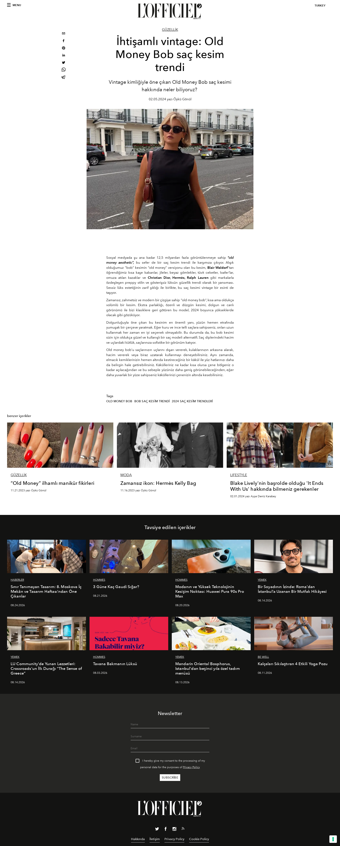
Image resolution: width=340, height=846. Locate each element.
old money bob (119, 401)
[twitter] (63, 63)
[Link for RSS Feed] (183, 829)
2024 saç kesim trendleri (192, 401)
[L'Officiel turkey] (170, 11)
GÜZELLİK (170, 30)
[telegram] (63, 77)
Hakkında (138, 839)
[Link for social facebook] (166, 830)
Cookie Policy (199, 839)
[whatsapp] (63, 70)
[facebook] (63, 41)
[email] (63, 34)
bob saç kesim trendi (152, 401)
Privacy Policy (191, 767)
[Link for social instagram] (174, 830)
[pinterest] (63, 48)
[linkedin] (63, 55)
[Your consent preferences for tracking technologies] (333, 839)
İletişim (155, 839)
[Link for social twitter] (157, 830)
